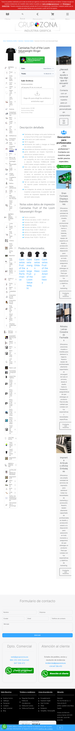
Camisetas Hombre (28, 41)
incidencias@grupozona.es (55, 663)
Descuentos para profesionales (64, 140)
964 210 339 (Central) (19, 660)
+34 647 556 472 (55, 666)
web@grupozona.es (19, 657)
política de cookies (46, 729)
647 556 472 (19, 663)
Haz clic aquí (63, 121)
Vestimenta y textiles (12, 41)
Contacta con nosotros (65, 294)
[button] (60, 727)
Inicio (4, 41)
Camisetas (20, 41)
